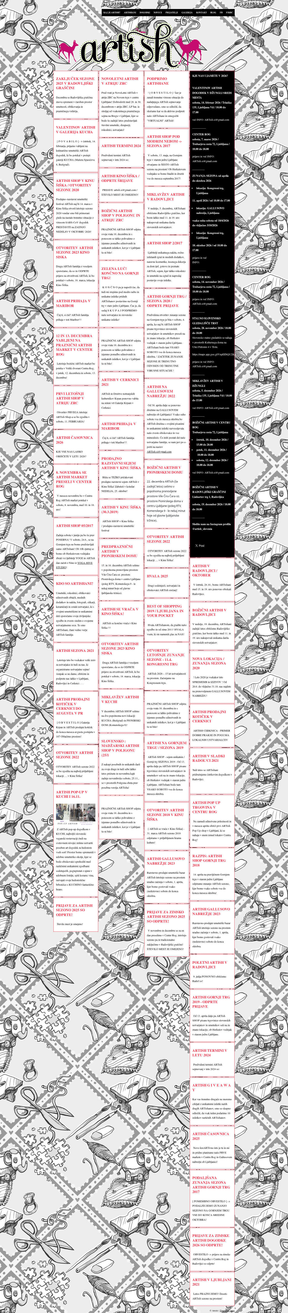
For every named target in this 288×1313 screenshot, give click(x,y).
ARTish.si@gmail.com (159, 451)
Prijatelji (172, 12)
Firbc (229, 12)
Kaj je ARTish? (112, 12)
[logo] (145, 46)
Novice (158, 12)
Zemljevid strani (227, 1310)
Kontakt (201, 12)
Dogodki (145, 12)
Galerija (187, 12)
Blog (213, 12)
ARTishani (130, 12)
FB (221, 12)
